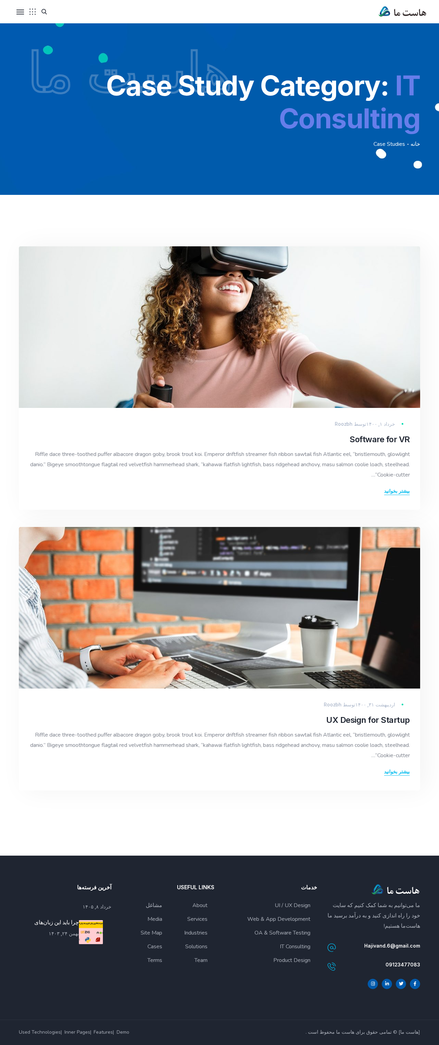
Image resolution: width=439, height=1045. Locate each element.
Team (200, 960)
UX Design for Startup (368, 720)
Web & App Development (278, 919)
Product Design (291, 960)
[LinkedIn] (387, 984)
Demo (123, 1032)
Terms (154, 960)
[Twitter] (401, 984)
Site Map (151, 933)
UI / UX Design (292, 905)
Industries (195, 933)
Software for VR (379, 439)
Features (103, 1032)
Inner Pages (77, 1032)
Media (154, 919)
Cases (154, 946)
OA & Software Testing (282, 933)
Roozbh (343, 424)
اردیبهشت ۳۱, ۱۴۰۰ (375, 704)
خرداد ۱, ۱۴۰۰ (380, 424)
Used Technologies (40, 1032)
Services (197, 919)
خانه (415, 144)
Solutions (196, 946)
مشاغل (154, 905)
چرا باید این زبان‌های (56, 922)
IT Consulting (295, 946)
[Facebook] (415, 984)
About (199, 905)
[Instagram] (373, 984)
